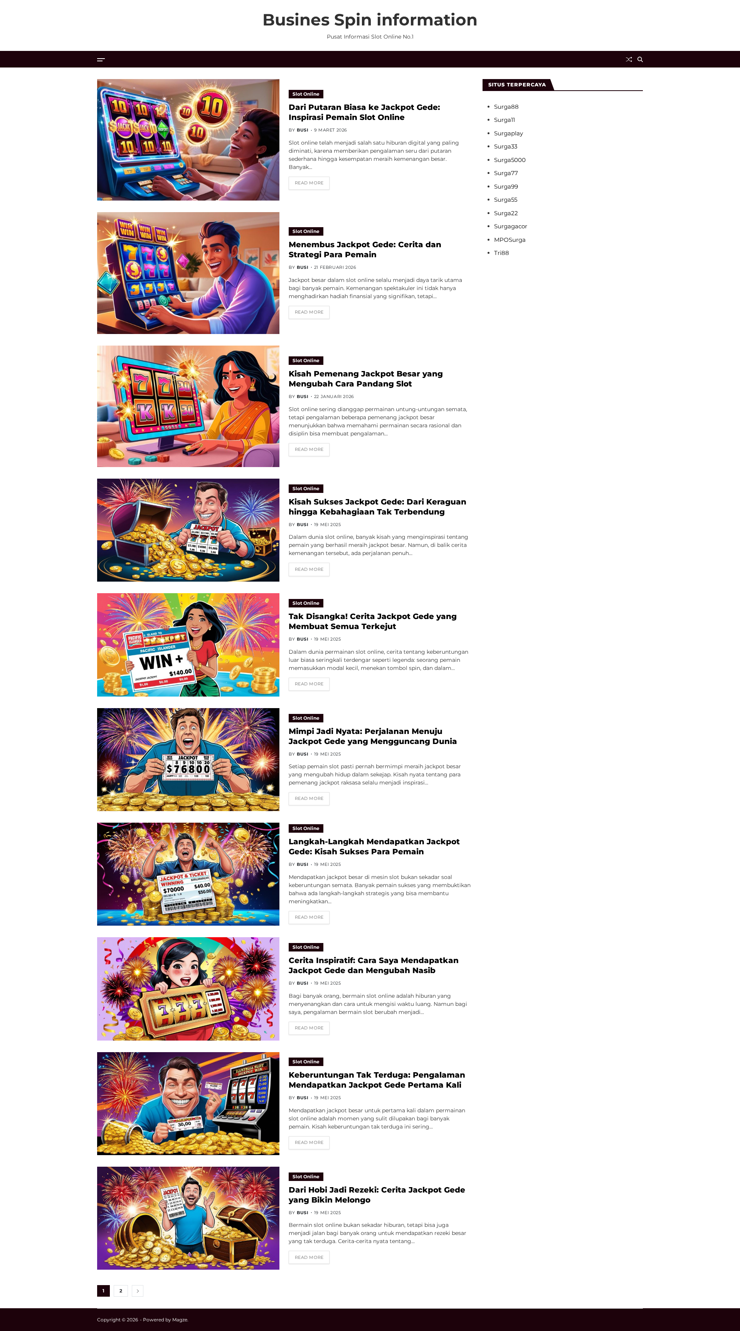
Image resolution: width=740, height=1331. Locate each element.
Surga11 (504, 119)
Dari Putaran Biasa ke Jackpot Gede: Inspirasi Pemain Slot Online (364, 112)
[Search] (640, 59)
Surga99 (506, 186)
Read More (309, 183)
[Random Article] (629, 59)
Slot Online (306, 94)
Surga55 (505, 199)
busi (302, 130)
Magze (179, 1320)
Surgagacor (510, 226)
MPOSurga (510, 239)
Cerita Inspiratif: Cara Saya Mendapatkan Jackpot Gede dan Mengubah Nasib (374, 965)
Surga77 (506, 173)
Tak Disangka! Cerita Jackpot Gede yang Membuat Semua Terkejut (373, 621)
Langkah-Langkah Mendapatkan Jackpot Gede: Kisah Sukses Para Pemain (374, 846)
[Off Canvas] (101, 59)
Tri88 (501, 252)
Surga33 (505, 146)
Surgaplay (508, 133)
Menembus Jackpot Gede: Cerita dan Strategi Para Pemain (365, 249)
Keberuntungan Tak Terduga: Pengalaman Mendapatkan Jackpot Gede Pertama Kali (377, 1080)
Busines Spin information (370, 20)
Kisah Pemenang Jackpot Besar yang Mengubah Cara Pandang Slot (366, 378)
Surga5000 (510, 160)
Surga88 (506, 106)
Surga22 (506, 213)
